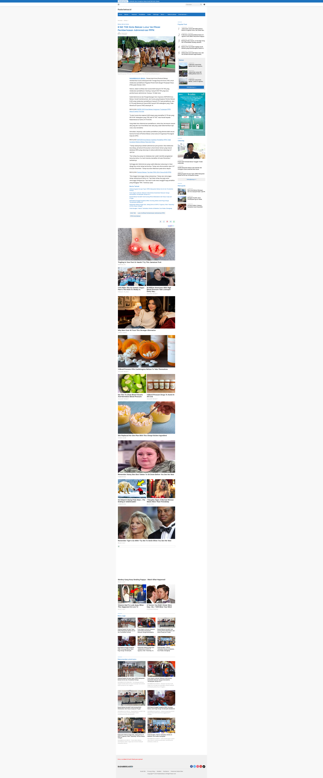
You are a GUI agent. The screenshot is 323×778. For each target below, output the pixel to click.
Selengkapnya (191, 87)
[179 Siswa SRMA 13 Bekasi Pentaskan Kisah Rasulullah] (182, 207)
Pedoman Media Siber (177, 771)
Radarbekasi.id (124, 9)
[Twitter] (194, 766)
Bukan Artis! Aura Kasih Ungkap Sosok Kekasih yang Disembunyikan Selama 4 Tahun (193, 47)
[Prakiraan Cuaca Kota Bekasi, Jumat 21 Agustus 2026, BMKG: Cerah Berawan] (183, 81)
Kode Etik (143, 771)
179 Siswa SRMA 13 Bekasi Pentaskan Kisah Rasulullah (195, 206)
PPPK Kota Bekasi (135, 216)
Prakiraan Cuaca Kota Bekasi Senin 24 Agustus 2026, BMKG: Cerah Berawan (195, 65)
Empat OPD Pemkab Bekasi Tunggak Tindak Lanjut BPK (190, 162)
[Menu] (119, 4)
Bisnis (162, 14)
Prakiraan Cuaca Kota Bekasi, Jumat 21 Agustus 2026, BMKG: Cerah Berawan (196, 80)
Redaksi (159, 771)
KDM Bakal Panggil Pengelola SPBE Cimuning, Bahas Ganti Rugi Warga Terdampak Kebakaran (149, 201)
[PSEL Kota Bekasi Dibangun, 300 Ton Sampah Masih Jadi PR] (182, 191)
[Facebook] (191, 766)
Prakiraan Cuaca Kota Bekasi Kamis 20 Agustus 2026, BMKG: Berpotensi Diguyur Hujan (193, 35)
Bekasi (126, 14)
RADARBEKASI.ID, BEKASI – (138, 78)
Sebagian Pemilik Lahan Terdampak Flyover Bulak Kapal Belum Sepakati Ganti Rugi (195, 198)
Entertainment (182, 14)
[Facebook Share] (160, 221)
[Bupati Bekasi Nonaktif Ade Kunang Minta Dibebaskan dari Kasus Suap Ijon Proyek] (166, 623)
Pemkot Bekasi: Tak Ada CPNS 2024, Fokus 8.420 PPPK (154, 172)
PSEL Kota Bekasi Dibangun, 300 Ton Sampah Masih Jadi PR (194, 1)
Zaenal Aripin (124, 33)
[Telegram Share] (170, 221)
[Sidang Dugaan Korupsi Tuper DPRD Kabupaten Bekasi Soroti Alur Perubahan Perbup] (127, 623)
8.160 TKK (133, 213)
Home (120, 14)
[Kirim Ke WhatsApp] (174, 221)
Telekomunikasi (172, 14)
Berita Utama (125, 24)
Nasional (134, 14)
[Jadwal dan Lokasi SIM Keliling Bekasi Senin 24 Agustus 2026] (183, 73)
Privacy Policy (151, 771)
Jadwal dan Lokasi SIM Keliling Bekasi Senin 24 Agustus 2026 (195, 73)
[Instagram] (197, 766)
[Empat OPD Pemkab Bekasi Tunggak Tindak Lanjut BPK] (191, 151)
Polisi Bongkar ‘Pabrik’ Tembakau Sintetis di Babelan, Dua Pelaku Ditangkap (151, 208)
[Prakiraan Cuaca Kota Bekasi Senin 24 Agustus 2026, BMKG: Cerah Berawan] (183, 66)
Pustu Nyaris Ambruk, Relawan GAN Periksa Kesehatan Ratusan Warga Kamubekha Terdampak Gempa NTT (149, 193)
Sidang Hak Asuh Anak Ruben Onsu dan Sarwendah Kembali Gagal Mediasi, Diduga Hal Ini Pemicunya (193, 53)
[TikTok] (204, 766)
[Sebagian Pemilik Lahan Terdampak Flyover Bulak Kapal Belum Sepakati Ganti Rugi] (182, 199)
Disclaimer (166, 771)
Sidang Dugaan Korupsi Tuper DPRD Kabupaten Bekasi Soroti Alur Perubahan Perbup (151, 189)
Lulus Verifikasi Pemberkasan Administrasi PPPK (151, 213)
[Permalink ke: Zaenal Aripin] (119, 33)
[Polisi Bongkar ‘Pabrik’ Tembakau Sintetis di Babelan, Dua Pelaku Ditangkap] (166, 641)
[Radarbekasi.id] (125, 766)
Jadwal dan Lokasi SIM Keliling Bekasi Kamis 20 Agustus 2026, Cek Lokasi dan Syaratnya (193, 29)
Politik (149, 14)
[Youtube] (200, 766)
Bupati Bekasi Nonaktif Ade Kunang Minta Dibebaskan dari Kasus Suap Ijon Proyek (151, 197)
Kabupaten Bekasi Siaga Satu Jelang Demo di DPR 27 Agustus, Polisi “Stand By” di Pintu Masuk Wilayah (152, 205)
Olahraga (155, 14)
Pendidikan (142, 14)
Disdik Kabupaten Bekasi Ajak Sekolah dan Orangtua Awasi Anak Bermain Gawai (190, 168)
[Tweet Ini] (164, 221)
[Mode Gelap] (204, 4)
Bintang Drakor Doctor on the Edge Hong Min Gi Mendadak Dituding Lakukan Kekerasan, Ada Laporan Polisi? (193, 41)
